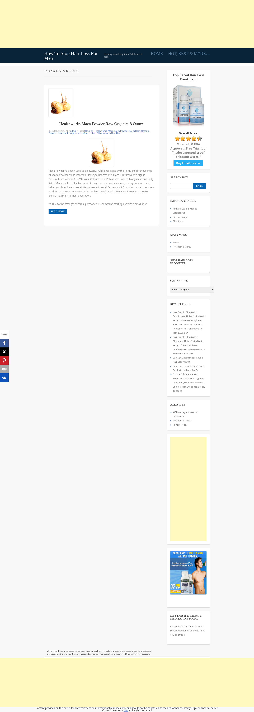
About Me (178, 221)
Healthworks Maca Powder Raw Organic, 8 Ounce (101, 124)
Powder (53, 133)
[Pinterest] (4, 360)
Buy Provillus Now (188, 163)
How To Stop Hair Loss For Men (71, 56)
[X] (4, 351)
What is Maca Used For (109, 133)
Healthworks (100, 130)
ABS (126, 710)
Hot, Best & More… (189, 53)
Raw (60, 133)
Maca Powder (121, 130)
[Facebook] (4, 343)
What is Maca (89, 133)
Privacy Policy (180, 216)
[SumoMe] (4, 377)
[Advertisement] (103, 24)
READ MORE (58, 211)
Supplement (75, 133)
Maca (110, 130)
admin (73, 130)
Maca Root (134, 130)
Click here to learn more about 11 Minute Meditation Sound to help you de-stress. (187, 630)
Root (65, 133)
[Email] (4, 369)
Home (157, 53)
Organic (145, 130)
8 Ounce (88, 130)
